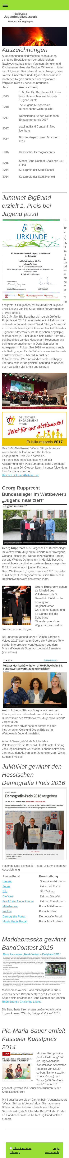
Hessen (7, 881)
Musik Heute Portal (14, 921)
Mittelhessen (10, 906)
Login (56, 1148)
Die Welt (7, 896)
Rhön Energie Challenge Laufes (21, 1001)
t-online (7, 911)
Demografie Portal (13, 916)
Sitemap (15, 1152)
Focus (6, 886)
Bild (4, 891)
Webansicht (52, 1152)
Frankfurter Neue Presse (18, 901)
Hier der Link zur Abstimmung (20, 475)
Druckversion (22, 1148)
